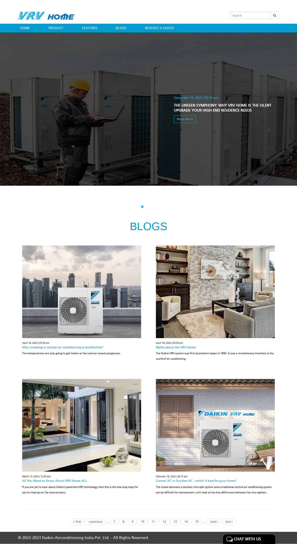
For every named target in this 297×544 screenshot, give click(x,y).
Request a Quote (159, 28)
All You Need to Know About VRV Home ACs (54, 481)
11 (155, 522)
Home (25, 28)
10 (144, 522)
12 (166, 522)
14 (187, 522)
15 (198, 522)
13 (177, 522)
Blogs (121, 28)
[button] (142, 206)
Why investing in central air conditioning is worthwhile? (62, 347)
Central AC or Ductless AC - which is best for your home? (196, 481)
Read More (185, 119)
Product (55, 28)
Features (89, 28)
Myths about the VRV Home (176, 347)
